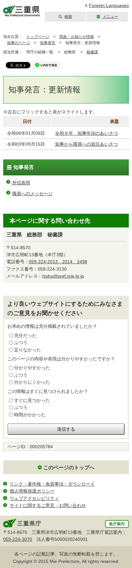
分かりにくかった (32, 382)
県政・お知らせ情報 (76, 37)
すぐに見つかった (32, 400)
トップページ (37, 37)
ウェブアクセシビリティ (34, 498)
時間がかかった (29, 414)
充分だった (25, 335)
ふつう (21, 342)
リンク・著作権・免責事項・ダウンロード (52, 484)
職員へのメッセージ (32, 193)
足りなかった (27, 349)
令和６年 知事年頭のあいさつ (86, 133)
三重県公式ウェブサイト (21, 11)
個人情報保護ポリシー (32, 491)
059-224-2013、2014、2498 (58, 261)
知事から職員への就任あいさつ (86, 144)
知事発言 (47, 43)
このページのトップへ (69, 467)
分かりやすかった (32, 367)
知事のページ (18, 43)
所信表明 (21, 182)
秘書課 (92, 52)
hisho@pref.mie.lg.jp (63, 276)
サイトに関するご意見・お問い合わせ (48, 505)
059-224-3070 (17, 539)
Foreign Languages (109, 5)
